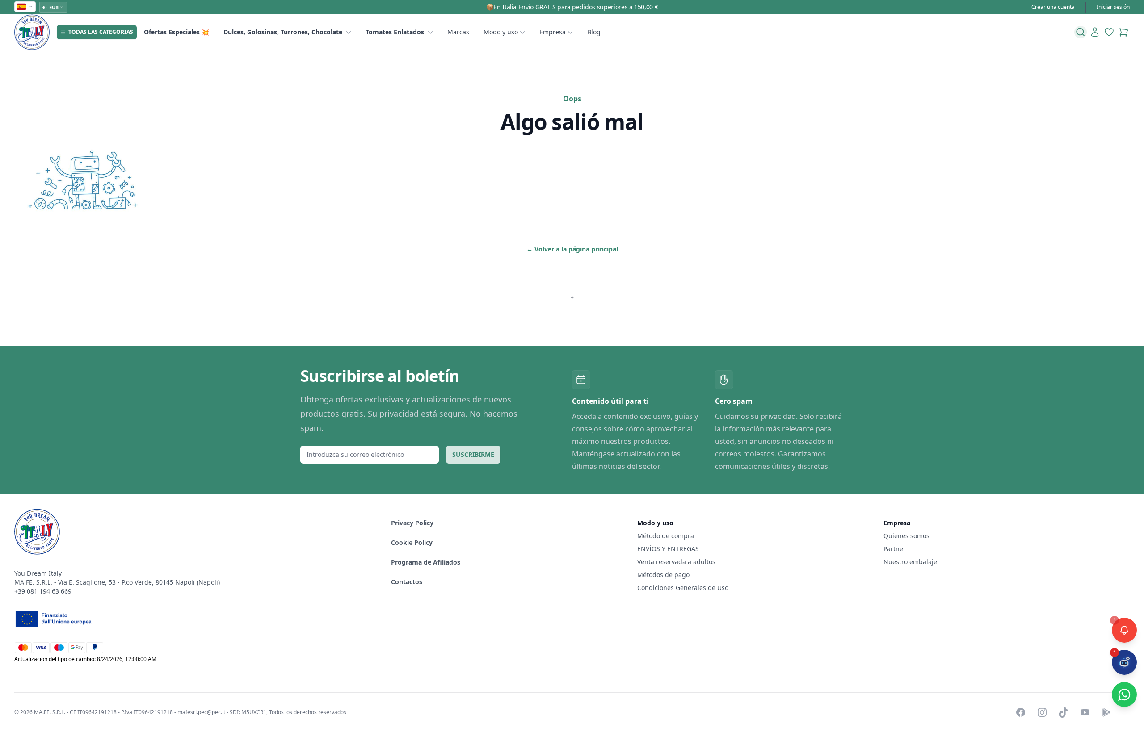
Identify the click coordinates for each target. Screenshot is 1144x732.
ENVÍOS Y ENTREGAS (669, 548)
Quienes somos (906, 535)
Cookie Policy (412, 542)
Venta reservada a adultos (676, 561)
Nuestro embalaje (910, 561)
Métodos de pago (663, 574)
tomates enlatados (395, 32)
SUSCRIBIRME (473, 454)
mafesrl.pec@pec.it (201, 712)
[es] (25, 6)
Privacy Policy (412, 523)
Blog (594, 32)
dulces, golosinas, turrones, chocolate (282, 32)
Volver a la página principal (572, 249)
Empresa (552, 32)
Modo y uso (501, 32)
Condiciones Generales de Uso (682, 587)
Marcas (458, 32)
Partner (894, 548)
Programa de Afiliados (425, 562)
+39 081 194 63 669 (43, 591)
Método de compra (665, 535)
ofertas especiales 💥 (176, 32)
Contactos (406, 581)
